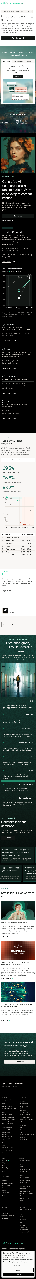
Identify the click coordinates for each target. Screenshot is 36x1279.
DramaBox (22, 1201)
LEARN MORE (6, 261)
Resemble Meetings (7, 1117)
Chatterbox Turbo (25, 1191)
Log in (3, 1145)
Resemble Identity (7, 1106)
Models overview (24, 1160)
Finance (21, 1132)
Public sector (23, 1139)
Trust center (5, 1176)
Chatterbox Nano (24, 1196)
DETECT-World (24, 1177)
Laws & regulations (7, 1183)
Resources (22, 1219)
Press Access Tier (25, 1232)
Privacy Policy (8, 1262)
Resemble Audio (6, 1136)
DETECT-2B (23, 1182)
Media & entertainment (26, 1134)
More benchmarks (18, 460)
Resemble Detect (6, 1114)
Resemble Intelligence (8, 1119)
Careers (21, 1212)
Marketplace (23, 1130)
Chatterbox (23, 1188)
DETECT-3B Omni (24, 1180)
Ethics (21, 1214)
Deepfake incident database (7, 1179)
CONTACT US (6, 368)
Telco (21, 1127)
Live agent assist (24, 1117)
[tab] (7, 61)
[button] (33, 3)
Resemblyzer (23, 1171)
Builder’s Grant (24, 1225)
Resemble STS (6, 1139)
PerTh (21, 1166)
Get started (18, 76)
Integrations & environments (23, 1228)
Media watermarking (25, 1114)
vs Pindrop (4, 1213)
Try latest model (18, 38)
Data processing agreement (6, 1151)
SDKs (3, 1163)
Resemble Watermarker (8, 1108)
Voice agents (23, 1103)
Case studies (5, 1193)
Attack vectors (6, 1185)
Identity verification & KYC (26, 1120)
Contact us (20, 1062)
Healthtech (22, 1137)
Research (4, 1190)
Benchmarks (5, 1174)
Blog (2, 1188)
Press (21, 1217)
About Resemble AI (25, 1209)
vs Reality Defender (7, 1215)
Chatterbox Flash (24, 1198)
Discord (3, 1195)
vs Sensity (4, 1218)
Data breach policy (7, 1147)
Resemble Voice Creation (6, 1133)
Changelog (4, 1168)
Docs (3, 1165)
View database (8, 838)
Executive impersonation (23, 1111)
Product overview (6, 1100)
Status (3, 1142)
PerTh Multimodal (24, 1169)
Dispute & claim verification (24, 1107)
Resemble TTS (6, 1130)
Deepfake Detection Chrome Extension (7, 1123)
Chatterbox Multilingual (26, 1193)
